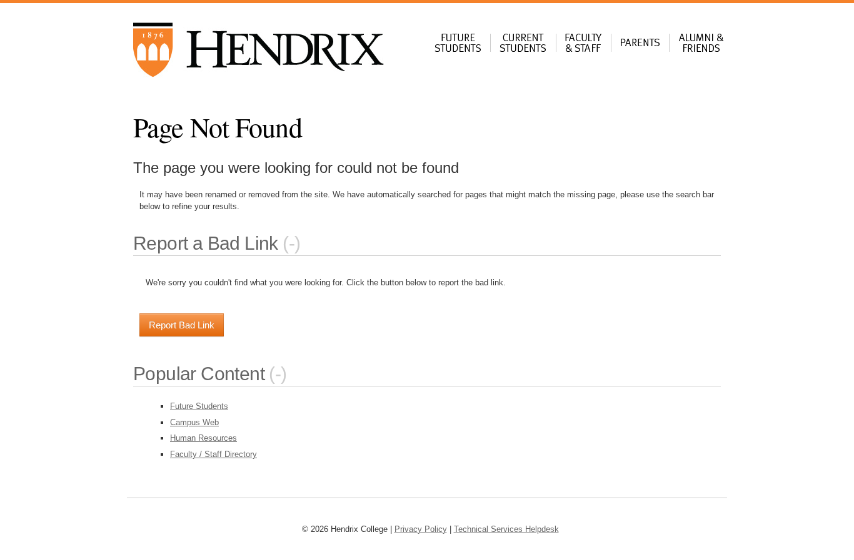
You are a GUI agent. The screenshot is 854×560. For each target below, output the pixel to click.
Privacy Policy (420, 529)
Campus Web (194, 422)
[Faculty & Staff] (583, 48)
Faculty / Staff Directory (213, 454)
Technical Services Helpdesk (506, 529)
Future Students (199, 406)
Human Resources (203, 438)
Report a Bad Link (205, 243)
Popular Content (198, 373)
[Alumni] (701, 48)
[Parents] (640, 48)
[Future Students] (458, 48)
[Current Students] (523, 48)
